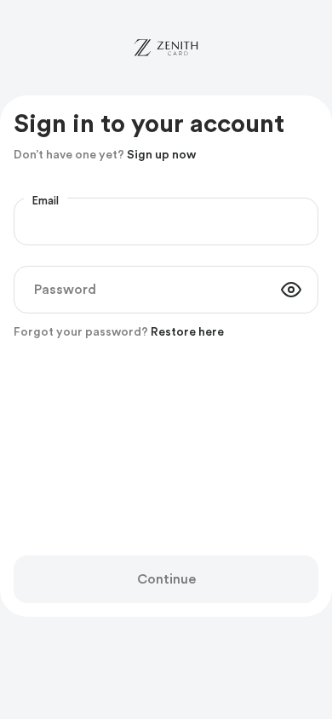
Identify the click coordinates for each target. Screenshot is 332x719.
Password (65, 289)
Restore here (187, 332)
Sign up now (161, 155)
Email (46, 201)
